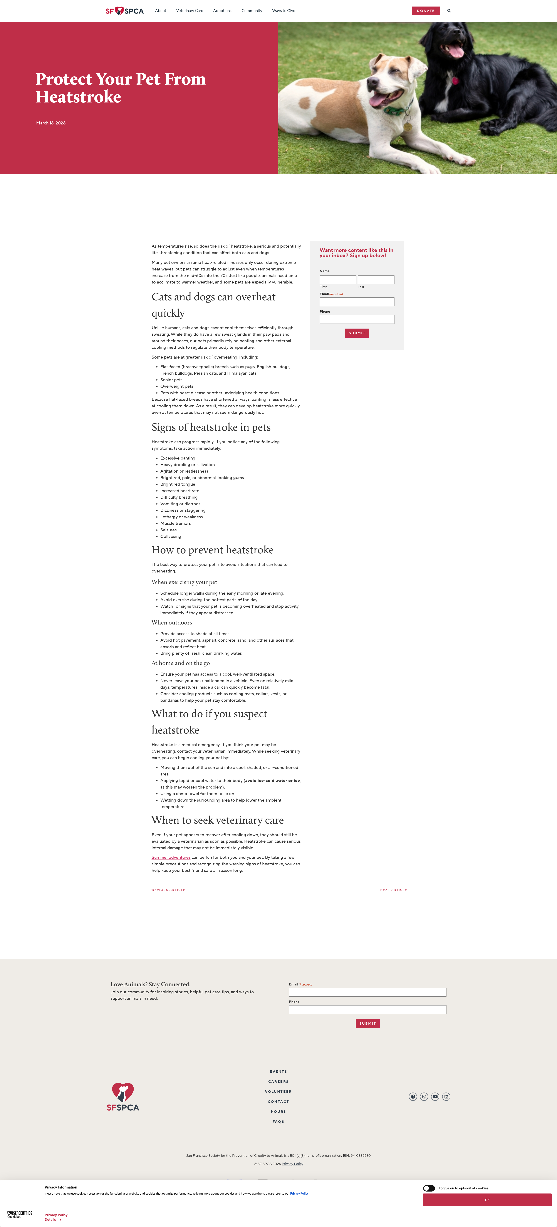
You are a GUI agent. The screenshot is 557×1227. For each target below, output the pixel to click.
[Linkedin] (446, 1097)
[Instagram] (424, 1097)
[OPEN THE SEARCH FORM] (449, 11)
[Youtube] (435, 1097)
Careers (278, 1081)
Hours (278, 1112)
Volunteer (278, 1091)
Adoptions (222, 10)
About (160, 10)
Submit (357, 333)
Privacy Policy (292, 1164)
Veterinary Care (189, 10)
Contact (278, 1101)
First (323, 287)
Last (361, 287)
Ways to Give (283, 10)
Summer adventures (171, 857)
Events (278, 1071)
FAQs (279, 1122)
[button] (426, 11)
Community (252, 10)
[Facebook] (413, 1097)
